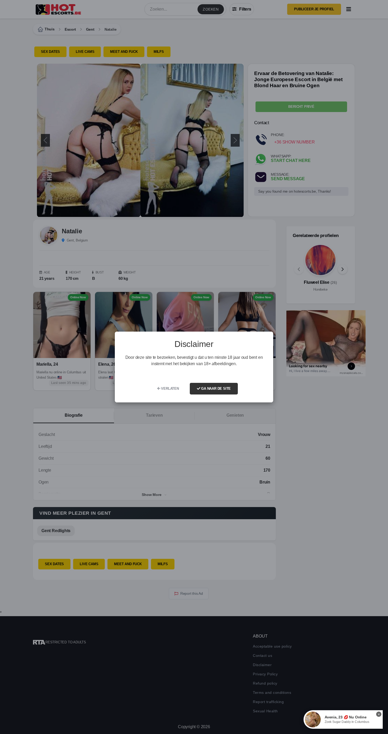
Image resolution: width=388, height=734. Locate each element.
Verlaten (169, 389)
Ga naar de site (215, 389)
